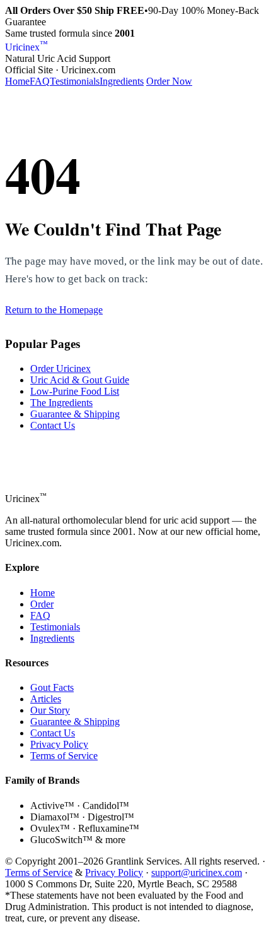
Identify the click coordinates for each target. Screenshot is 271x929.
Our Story (50, 710)
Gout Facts (52, 687)
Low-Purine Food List (74, 391)
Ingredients (122, 81)
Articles (45, 698)
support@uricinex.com (196, 872)
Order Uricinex (60, 368)
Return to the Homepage (54, 309)
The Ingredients (61, 402)
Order (42, 604)
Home (17, 81)
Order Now (169, 81)
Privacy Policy (59, 744)
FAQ (40, 81)
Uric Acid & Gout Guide (79, 380)
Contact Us (52, 425)
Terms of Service (64, 755)
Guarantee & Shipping (75, 414)
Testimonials (75, 81)
